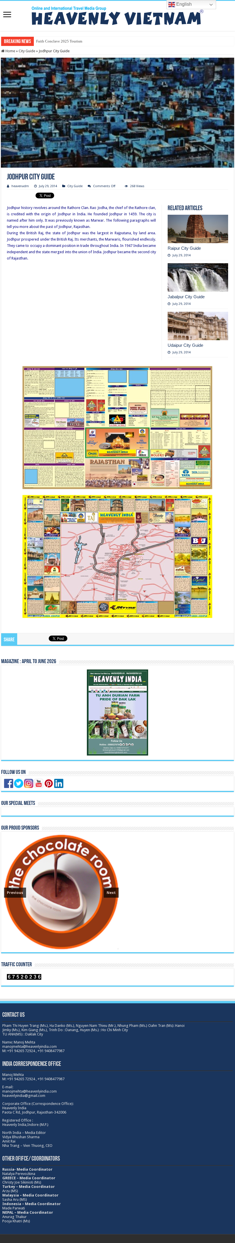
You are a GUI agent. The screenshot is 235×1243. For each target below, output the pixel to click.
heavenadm (20, 186)
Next (111, 892)
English (183, 4)
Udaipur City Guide (185, 345)
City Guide (27, 51)
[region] (61, 892)
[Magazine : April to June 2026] (117, 712)
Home (10, 51)
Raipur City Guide (184, 248)
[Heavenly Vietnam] (117, 15)
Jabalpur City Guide (186, 296)
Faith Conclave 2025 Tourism (59, 41)
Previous (15, 892)
